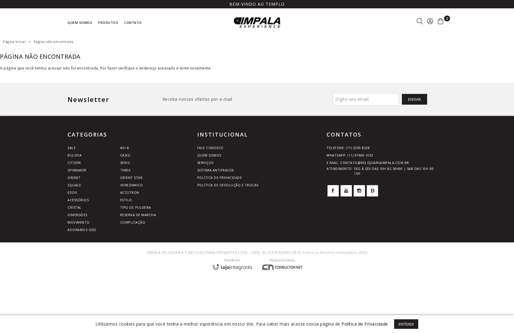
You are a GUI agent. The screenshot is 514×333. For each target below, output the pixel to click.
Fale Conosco (210, 147)
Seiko (125, 162)
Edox (72, 192)
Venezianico (131, 185)
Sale (72, 147)
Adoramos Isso (82, 229)
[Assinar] (414, 99)
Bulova (75, 155)
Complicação (132, 222)
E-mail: (368, 162)
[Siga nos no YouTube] (346, 191)
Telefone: (348, 147)
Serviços (205, 162)
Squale (74, 185)
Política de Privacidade (219, 177)
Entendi (406, 324)
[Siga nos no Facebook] (333, 191)
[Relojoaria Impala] (257, 22)
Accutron (129, 192)
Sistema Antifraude (215, 170)
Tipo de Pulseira (135, 207)
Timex (125, 170)
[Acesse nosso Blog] (372, 191)
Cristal (75, 207)
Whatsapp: (350, 155)
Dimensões (77, 215)
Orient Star (131, 177)
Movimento (79, 222)
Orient (74, 177)
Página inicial (14, 41)
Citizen (74, 162)
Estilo (126, 200)
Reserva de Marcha (138, 215)
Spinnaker (77, 170)
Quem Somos (209, 155)
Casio (125, 155)
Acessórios (78, 200)
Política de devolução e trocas (227, 185)
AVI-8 (124, 147)
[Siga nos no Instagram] (359, 191)
